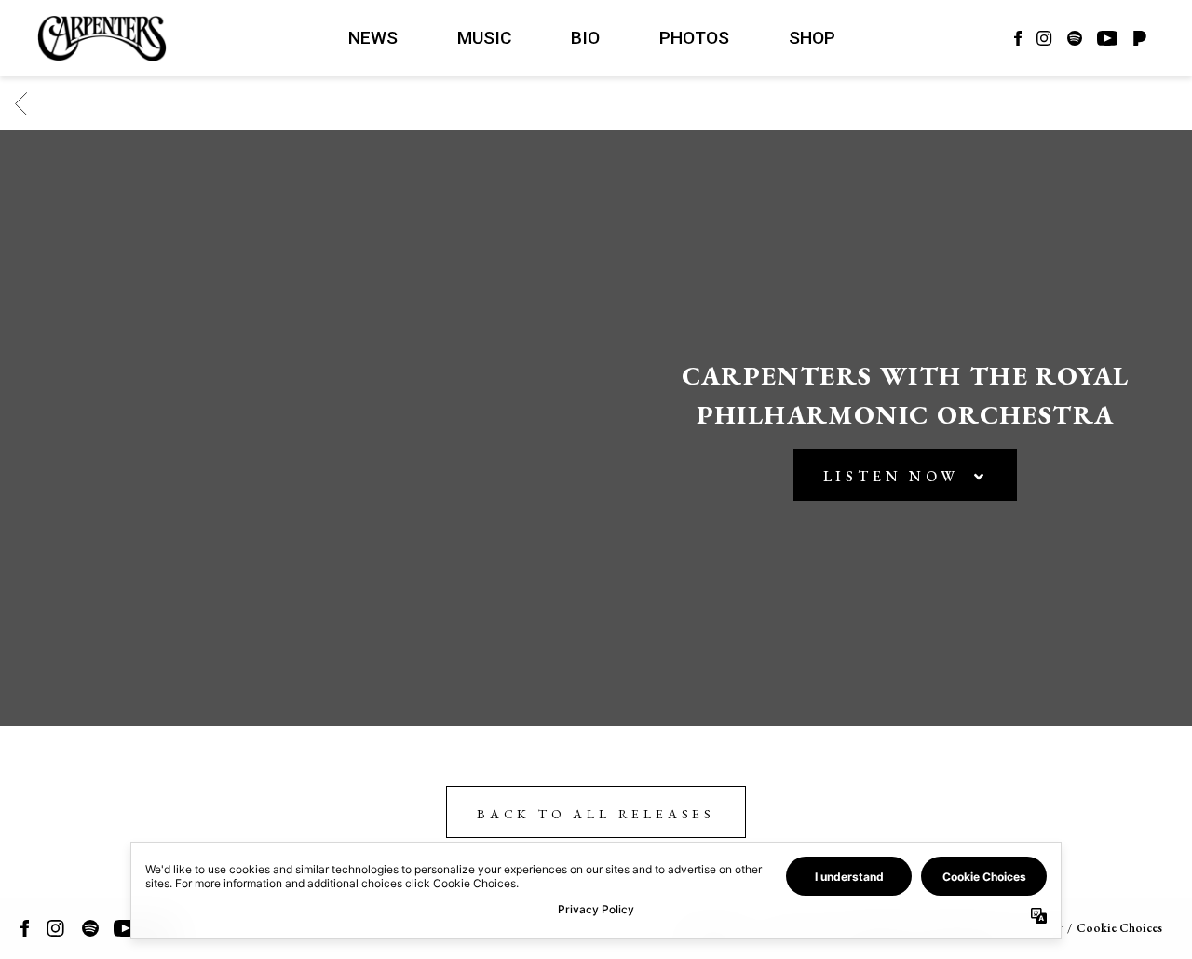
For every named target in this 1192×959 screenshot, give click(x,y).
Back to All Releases (596, 813)
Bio (585, 37)
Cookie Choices (1119, 928)
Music (484, 37)
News (373, 37)
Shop (812, 37)
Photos (694, 37)
